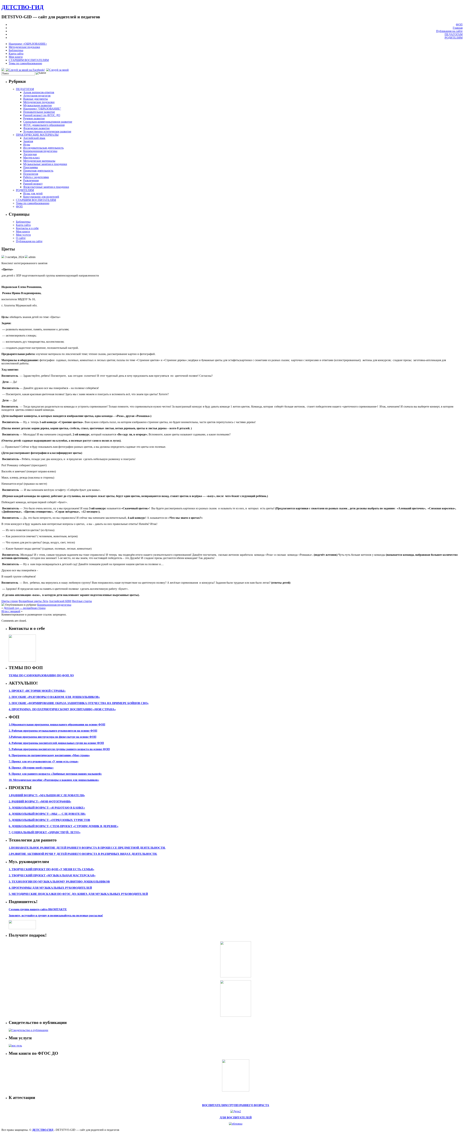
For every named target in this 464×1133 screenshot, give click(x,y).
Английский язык (34, 138)
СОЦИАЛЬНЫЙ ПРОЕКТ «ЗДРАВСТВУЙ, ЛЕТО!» (46, 832)
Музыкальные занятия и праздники (45, 164)
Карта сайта (16, 53)
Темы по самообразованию (25, 63)
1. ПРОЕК (15, 690)
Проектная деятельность (38, 170)
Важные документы (35, 98)
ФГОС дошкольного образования (44, 124)
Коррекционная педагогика (40, 151)
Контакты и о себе (27, 228)
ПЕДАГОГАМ (454, 34)
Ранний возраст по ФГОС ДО (41, 115)
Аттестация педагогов (37, 95)
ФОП (459, 24)
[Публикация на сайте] (28, 1030)
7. (10, 832)
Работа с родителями (36, 177)
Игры (26, 144)
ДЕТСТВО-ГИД (22, 7)
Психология (30, 173)
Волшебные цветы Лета (33, 601)
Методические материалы (39, 160)
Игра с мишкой (10, 611)
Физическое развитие (36, 128)
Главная (458, 27)
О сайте (21, 238)
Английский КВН (60, 601)
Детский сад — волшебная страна (24, 608)
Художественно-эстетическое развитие (47, 131)
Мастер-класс (31, 157)
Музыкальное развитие (37, 105)
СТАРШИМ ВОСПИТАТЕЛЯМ (29, 60)
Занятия (28, 141)
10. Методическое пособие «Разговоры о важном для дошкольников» (54, 779)
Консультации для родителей (41, 196)
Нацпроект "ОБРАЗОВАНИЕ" (42, 108)
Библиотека (16, 50)
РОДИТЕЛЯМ (454, 37)
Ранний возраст (33, 183)
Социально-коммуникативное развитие (47, 121)
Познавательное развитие (39, 111)
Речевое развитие (34, 118)
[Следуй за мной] (57, 69)
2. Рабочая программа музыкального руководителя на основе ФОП (53, 730)
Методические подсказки (24, 47)
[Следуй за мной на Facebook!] (25, 69)
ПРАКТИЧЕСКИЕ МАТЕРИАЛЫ (37, 134)
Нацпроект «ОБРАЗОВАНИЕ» (28, 43)
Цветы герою (9, 601)
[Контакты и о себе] (22, 660)
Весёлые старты (82, 601)
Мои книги (16, 56)
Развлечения (31, 180)
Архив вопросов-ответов (38, 92)
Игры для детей (33, 193)
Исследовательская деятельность (43, 147)
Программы (30, 167)
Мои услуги (23, 234)
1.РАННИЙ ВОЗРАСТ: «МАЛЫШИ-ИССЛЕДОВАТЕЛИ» (47, 795)
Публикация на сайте (449, 31)
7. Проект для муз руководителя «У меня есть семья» (43, 761)
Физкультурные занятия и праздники (46, 186)
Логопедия (30, 154)
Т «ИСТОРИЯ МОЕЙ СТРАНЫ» (44, 690)
